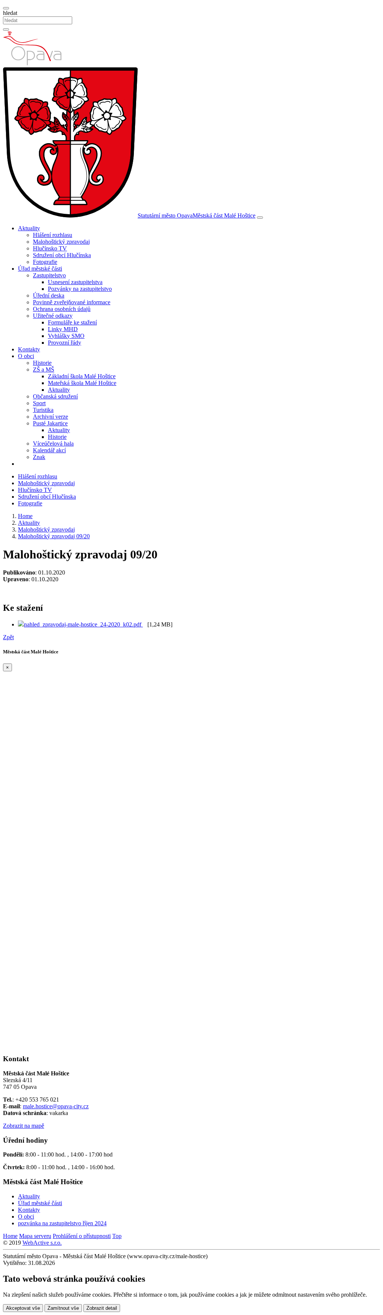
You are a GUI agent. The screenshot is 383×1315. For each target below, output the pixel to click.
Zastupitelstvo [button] (49, 275)
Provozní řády (64, 342)
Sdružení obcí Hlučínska (62, 255)
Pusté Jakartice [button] (50, 423)
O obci (26, 1216)
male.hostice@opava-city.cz (56, 1106)
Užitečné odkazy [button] (53, 315)
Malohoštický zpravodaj (61, 241)
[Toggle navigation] (260, 217)
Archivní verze (50, 416)
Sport (39, 403)
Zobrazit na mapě (23, 1125)
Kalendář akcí (49, 450)
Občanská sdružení (55, 396)
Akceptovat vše (23, 1308)
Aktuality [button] (29, 228)
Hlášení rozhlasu (52, 235)
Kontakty (29, 349)
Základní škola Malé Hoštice (82, 376)
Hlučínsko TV (50, 248)
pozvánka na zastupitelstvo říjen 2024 (62, 1223)
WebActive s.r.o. (42, 1242)
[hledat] (6, 8)
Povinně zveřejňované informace (71, 302)
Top (117, 1236)
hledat (10, 13)
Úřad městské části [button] (40, 268)
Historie (42, 363)
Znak (39, 457)
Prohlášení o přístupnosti (82, 1236)
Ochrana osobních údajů (62, 309)
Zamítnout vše (63, 1308)
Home (10, 1236)
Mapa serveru (35, 1236)
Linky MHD (63, 329)
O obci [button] (26, 356)
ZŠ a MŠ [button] (43, 369)
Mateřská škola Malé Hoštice (82, 383)
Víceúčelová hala (53, 443)
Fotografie (45, 262)
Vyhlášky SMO (66, 336)
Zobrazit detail (101, 1308)
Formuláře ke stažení (72, 322)
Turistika (43, 410)
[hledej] (6, 29)
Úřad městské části (40, 1203)
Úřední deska (48, 295)
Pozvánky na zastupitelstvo (80, 289)
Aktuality (59, 390)
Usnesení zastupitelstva (75, 282)
